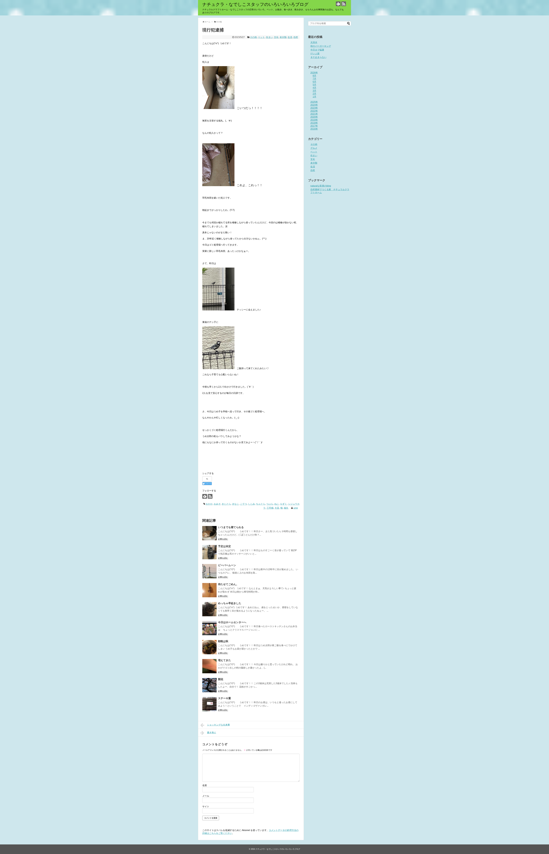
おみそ (217, 504)
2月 (314, 93)
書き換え (211, 732)
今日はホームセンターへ (232, 622)
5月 (314, 84)
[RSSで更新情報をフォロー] (343, 3)
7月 (314, 78)
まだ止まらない (318, 57)
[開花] (209, 685)
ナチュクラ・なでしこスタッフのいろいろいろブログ (255, 4)
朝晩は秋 (223, 641)
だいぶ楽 (315, 53)
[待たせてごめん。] (209, 590)
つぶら (269, 504)
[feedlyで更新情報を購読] (338, 3)
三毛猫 (270, 508)
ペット (261, 37)
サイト (205, 806)
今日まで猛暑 (317, 50)
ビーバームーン (227, 565)
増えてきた (224, 660)
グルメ (313, 148)
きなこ (235, 504)
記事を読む (223, 539)
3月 (314, 90)
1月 (314, 96)
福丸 (286, 508)
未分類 (283, 37)
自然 (295, 37)
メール (205, 796)
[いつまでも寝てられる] (209, 533)
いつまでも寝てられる (231, 527)
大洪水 (313, 42)
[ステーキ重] (209, 704)
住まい (269, 37)
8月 (314, 75)
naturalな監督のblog (320, 186)
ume (296, 508)
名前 (204, 785)
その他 (253, 37)
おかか (209, 504)
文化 (276, 37)
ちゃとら (260, 504)
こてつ (243, 504)
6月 (314, 81)
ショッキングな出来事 (218, 725)
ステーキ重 (224, 698)
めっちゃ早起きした (229, 603)
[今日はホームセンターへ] (209, 628)
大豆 (277, 508)
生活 (290, 37)
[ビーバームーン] (209, 571)
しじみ (251, 504)
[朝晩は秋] (209, 647)
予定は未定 (224, 546)
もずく (283, 504)
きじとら (226, 504)
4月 (314, 87)
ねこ (276, 504)
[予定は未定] (209, 552)
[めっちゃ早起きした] (209, 609)
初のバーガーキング (320, 46)
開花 (220, 679)
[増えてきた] (209, 666)
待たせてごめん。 (228, 584)
